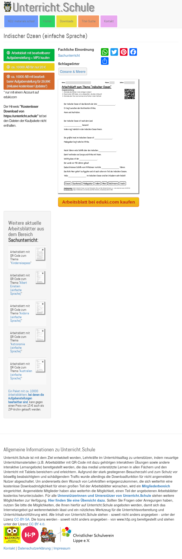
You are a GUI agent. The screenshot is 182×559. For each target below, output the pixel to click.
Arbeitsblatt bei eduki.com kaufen (98, 202)
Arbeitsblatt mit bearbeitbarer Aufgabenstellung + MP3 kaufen (28, 55)
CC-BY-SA (21, 519)
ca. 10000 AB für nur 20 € (28, 67)
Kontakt (109, 21)
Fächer (47, 21)
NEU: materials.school (21, 21)
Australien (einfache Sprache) (21, 374)
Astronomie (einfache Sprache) (17, 348)
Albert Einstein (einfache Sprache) (18, 288)
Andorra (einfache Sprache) (19, 317)
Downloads (66, 21)
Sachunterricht (69, 55)
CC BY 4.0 (36, 524)
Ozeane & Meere (73, 71)
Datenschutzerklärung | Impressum (44, 548)
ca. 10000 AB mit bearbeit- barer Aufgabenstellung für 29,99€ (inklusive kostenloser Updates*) (28, 81)
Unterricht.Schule (53, 8)
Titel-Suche (89, 21)
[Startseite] (9, 6)
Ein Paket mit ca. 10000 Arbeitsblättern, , (26, 396)
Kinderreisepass (20, 263)
